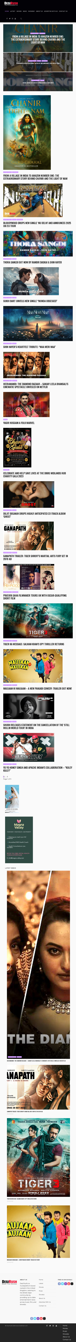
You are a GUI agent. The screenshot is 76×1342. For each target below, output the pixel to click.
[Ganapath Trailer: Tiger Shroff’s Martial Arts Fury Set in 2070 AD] (28, 536)
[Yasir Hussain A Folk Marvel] (26, 404)
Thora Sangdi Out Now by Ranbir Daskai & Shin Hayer (38, 83)
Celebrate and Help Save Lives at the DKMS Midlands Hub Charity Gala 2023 (34, 474)
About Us (39, 11)
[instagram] (53, 1325)
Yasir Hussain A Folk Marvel (18, 423)
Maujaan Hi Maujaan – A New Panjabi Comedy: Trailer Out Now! (37, 688)
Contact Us (63, 11)
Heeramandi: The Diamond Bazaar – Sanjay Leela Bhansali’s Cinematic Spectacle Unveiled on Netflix (35, 385)
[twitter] (50, 1325)
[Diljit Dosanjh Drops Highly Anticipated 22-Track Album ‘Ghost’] (28, 494)
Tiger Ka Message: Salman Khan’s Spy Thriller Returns (33, 644)
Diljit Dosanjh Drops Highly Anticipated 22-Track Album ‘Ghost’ (34, 515)
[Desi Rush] (11, 3)
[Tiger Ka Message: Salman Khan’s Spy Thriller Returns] (38, 620)
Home (7, 11)
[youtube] (56, 1325)
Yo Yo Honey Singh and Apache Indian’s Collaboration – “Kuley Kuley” (37, 769)
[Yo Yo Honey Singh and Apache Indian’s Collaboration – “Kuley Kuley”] (28, 747)
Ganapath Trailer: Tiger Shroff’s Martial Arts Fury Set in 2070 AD (35, 557)
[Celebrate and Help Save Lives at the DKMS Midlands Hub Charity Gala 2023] (17, 447)
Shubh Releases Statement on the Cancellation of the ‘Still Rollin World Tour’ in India (36, 726)
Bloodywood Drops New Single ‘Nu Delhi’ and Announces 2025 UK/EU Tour (38, 63)
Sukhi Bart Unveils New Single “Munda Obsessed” (30, 301)
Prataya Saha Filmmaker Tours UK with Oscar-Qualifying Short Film (35, 596)
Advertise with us (51, 11)
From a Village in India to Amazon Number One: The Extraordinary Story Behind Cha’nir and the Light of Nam (38, 39)
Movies (19, 11)
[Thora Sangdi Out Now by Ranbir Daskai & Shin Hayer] (38, 244)
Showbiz (31, 11)
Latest (12, 11)
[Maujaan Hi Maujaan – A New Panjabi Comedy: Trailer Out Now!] (33, 666)
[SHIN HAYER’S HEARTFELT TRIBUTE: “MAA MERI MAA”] (38, 323)
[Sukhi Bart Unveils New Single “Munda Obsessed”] (31, 281)
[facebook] (47, 1325)
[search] (21, 18)
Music (25, 11)
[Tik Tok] (59, 1325)
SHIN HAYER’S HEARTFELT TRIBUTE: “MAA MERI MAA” (29, 347)
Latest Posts (34, 33)
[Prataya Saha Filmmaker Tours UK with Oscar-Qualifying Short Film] (28, 577)
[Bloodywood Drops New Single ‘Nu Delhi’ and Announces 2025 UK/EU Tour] (33, 200)
